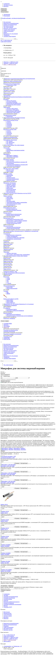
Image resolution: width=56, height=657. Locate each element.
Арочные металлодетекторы (13, 227)
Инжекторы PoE (8, 263)
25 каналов (9, 125)
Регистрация (7, 15)
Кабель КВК (9, 287)
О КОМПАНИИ (8, 323)
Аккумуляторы (10, 163)
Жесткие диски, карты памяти (11, 168)
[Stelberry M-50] (5, 511)
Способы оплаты (8, 599)
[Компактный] (4, 455)
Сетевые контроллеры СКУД (13, 223)
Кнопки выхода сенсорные (13, 215)
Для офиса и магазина (9, 90)
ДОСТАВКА (7, 326)
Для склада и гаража (9, 93)
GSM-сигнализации (8, 31)
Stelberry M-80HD (5, 546)
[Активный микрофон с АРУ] (8, 456)
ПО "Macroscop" (10, 142)
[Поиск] (17, 361)
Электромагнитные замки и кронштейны (16, 202)
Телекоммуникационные (12, 179)
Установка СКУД (8, 336)
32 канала (8, 126)
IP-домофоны (7, 308)
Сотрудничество (8, 614)
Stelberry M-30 (4, 504)
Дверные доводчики (11, 253)
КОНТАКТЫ (7, 339)
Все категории (7, 22)
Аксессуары (6, 147)
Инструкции (7, 612)
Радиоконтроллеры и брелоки (13, 210)
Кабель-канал (9, 188)
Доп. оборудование (8, 27)
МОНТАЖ (6, 327)
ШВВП (8, 293)
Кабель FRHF (9, 301)
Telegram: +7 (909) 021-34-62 (11, 63)
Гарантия (6, 600)
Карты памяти (9, 171)
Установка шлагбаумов (9, 331)
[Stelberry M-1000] (5, 561)
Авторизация (7, 14)
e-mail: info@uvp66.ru (6, 41)
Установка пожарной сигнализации (12, 334)
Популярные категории (6, 621)
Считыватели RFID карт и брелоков (15, 237)
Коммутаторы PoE (8, 261)
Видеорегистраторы (8, 26)
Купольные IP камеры (11, 102)
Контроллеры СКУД (9, 218)
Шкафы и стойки (8, 173)
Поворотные (9, 116)
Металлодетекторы (8, 225)
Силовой (6, 291)
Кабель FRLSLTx (10, 302)
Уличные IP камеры (11, 100)
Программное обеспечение (10, 139)
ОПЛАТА (6, 324)
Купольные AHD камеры (12, 109)
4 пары (8, 279)
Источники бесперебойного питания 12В (16, 162)
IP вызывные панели (11, 309)
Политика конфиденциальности (11, 601)
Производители (7, 613)
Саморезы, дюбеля (11, 184)
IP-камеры (6, 99)
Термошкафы (9, 175)
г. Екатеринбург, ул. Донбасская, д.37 (13, 646)
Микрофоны (7, 154)
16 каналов (9, 124)
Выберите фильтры (11, 379)
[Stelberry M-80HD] (5, 544)
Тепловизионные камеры (10, 115)
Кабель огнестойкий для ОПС (11, 298)
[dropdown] (1, 1)
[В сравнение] (30, 463)
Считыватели (7, 233)
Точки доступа (7, 268)
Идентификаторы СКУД (10, 207)
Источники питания (9, 159)
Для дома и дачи (8, 87)
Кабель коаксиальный (11, 288)
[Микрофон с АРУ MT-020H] (8, 464)
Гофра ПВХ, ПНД (10, 186)
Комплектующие (10, 180)
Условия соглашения (9, 603)
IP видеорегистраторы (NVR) (11, 120)
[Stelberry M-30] (9, 503)
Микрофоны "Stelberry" (12, 155)
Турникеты (6, 241)
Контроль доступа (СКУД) (10, 28)
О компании (7, 3)
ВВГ (7, 292)
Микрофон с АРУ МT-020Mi (8, 474)
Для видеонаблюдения (9, 285)
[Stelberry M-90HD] (5, 553)
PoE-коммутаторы (8, 628)
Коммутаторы (7, 258)
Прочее (8, 151)
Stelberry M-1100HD (5, 571)
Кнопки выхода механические (14, 214)
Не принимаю (4, 585)
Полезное (3, 609)
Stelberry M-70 (4, 529)
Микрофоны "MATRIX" (12, 156)
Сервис (2, 591)
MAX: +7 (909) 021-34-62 (10, 64)
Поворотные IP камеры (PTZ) (13, 103)
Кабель (5, 32)
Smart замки (9, 197)
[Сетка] (1, 455)
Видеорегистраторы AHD (10, 129)
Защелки (8, 199)
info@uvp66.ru (7, 641)
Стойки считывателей (11, 236)
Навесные (8, 176)
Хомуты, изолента (10, 185)
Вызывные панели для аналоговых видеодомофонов (19, 315)
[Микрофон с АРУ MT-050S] (8, 481)
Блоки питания (10, 160)
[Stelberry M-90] (5, 536)
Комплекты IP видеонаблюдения (12, 83)
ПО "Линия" (9, 141)
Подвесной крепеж (11, 189)
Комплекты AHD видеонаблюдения (12, 81)
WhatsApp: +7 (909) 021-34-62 (11, 62)
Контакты (6, 6)
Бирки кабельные (10, 190)
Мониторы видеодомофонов (13, 314)
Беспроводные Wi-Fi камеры (13, 104)
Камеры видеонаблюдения (10, 24)
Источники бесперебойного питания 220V (17, 164)
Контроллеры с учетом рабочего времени (16, 220)
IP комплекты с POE (11, 85)
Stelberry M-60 (4, 521)
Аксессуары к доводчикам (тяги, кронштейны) (18, 254)
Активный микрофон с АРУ (8, 457)
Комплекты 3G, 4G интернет (11, 33)
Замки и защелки (8, 196)
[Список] (2, 455)
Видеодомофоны (8, 313)
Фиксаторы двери (8, 244)
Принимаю (11, 585)
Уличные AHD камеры (12, 108)
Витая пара (6, 276)
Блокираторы (9, 198)
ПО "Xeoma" (9, 143)
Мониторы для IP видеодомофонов (15, 310)
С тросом (8, 283)
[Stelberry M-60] (5, 519)
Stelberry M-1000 (5, 562)
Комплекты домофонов (9, 318)
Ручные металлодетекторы (13, 228)
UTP (7, 282)
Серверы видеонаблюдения (10, 137)
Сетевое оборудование (9, 29)
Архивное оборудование (10, 36)
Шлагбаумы (6, 246)
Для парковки (7, 95)
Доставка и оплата (8, 5)
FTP (7, 280)
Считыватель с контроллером (13, 239)
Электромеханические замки (13, 203)
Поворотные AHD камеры (13, 112)
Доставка (6, 595)
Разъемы (8, 149)
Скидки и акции (8, 615)
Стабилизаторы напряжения (13, 166)
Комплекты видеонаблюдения (11, 23)
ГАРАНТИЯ (7, 337)
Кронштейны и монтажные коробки (15, 150)
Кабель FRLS (9, 300)
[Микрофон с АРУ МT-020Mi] (8, 473)
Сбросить (3, 379)
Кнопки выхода (7, 212)
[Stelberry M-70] (5, 528)
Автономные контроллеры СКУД (14, 219)
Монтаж (6, 605)
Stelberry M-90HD (5, 554)
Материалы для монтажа (10, 182)
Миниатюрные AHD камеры (13, 111)
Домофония (6, 35)
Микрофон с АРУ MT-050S (7, 482)
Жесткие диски (10, 169)
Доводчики (6, 252)
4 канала (8, 121)
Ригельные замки (10, 201)
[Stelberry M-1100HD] (6, 569)
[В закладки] (28, 463)
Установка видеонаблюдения (11, 330)
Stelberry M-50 (4, 512)
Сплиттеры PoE (7, 266)
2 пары (8, 278)
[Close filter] (5, 372)
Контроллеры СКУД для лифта (14, 222)
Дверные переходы (8, 249)
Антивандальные (10, 177)
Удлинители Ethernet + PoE (10, 271)
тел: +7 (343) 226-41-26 (6, 40)
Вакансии (6, 618)
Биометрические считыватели (13, 235)
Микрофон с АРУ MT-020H (7, 466)
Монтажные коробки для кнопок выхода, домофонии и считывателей (21, 231)
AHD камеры (7, 107)
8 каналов (8, 123)
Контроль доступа (8, 629)
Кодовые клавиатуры (11, 209)
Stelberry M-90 (4, 537)
